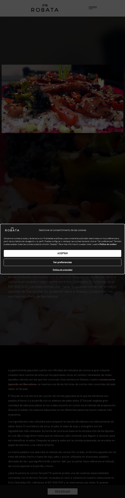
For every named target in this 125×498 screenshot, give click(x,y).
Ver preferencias (62, 262)
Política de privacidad (62, 269)
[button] (119, 230)
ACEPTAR (62, 253)
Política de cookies (108, 244)
